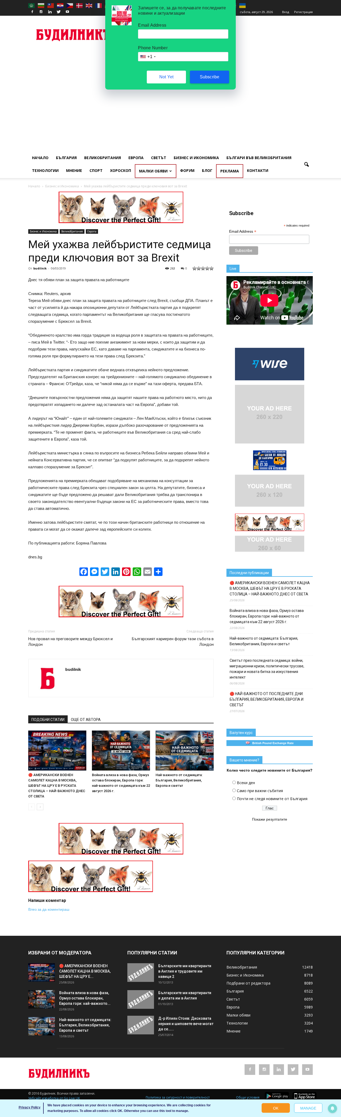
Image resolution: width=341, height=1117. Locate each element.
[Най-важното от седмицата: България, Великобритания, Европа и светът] (185, 751)
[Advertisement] (170, 89)
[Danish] (79, 5)
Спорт (96, 170)
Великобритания (102, 157)
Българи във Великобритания (258, 157)
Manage (308, 1108)
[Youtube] (67, 12)
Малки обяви (153, 171)
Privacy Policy (29, 1107)
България (66, 157)
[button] (306, 164)
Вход (285, 12)
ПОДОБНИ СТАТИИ (47, 719)
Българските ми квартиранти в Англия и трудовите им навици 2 (184, 971)
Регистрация (303, 12)
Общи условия (247, 1097)
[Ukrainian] (242, 5)
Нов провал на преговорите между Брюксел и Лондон (70, 641)
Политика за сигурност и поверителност (178, 1097)
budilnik (40, 268)
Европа (136, 157)
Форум (187, 170)
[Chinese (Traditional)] (50, 5)
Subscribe (210, 77)
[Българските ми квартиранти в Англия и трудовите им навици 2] (140, 972)
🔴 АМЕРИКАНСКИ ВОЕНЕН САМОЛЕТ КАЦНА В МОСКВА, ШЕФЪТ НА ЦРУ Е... (85, 971)
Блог (207, 170)
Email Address (242, 231)
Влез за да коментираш (48, 909)
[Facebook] (32, 12)
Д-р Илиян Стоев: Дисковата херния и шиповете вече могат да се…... (185, 1023)
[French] (98, 5)
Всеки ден (246, 782)
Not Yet (166, 77)
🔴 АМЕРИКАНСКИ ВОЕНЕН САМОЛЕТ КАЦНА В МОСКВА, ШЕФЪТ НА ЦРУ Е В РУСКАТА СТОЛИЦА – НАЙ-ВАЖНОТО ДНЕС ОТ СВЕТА (56, 785)
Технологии (45, 170)
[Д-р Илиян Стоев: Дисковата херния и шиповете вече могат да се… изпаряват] (140, 1025)
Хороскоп (120, 170)
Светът (158, 157)
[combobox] (147, 56)
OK (275, 1108)
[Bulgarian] (41, 5)
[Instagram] (41, 12)
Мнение (74, 170)
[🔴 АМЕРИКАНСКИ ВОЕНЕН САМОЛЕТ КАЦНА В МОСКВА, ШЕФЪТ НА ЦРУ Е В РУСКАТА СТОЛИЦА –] (57, 751)
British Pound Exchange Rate (272, 743)
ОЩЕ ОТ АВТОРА (86, 719)
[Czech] (70, 5)
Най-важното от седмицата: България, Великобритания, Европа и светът (179, 780)
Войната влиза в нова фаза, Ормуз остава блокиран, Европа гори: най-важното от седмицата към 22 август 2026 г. (267, 616)
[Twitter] (59, 12)
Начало (40, 157)
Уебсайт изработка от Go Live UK (54, 1098)
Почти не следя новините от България (272, 798)
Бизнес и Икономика (196, 157)
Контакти (257, 170)
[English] (89, 5)
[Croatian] (60, 5)
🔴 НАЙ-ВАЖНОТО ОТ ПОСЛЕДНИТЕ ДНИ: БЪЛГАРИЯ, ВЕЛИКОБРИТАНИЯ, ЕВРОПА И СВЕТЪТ (266, 699)
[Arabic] (31, 5)
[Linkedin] (50, 12)
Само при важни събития (260, 790)
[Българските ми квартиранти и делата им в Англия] (140, 999)
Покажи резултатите (269, 819)
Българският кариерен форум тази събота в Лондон (173, 641)
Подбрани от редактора (248, 983)
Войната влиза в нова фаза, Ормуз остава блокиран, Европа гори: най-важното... (85, 998)
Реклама (229, 171)
